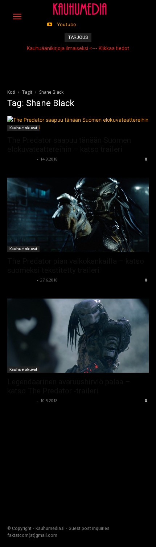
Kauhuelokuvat (23, 127)
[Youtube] (50, 24)
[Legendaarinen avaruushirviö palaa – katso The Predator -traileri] (78, 336)
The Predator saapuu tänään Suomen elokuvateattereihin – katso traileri (69, 145)
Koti (11, 92)
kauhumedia (21, 159)
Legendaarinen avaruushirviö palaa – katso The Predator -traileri (68, 386)
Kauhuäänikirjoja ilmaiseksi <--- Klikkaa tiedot (78, 48)
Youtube (66, 24)
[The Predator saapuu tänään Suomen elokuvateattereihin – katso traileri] (78, 123)
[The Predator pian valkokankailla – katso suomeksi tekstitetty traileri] (78, 215)
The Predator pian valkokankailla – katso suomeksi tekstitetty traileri (75, 266)
